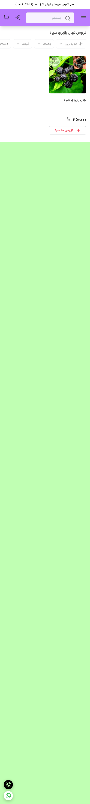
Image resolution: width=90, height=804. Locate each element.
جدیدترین (71, 44)
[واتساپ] (8, 795)
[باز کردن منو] (82, 17)
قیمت (25, 44)
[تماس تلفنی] (8, 784)
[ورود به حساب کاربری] (18, 18)
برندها (47, 44)
